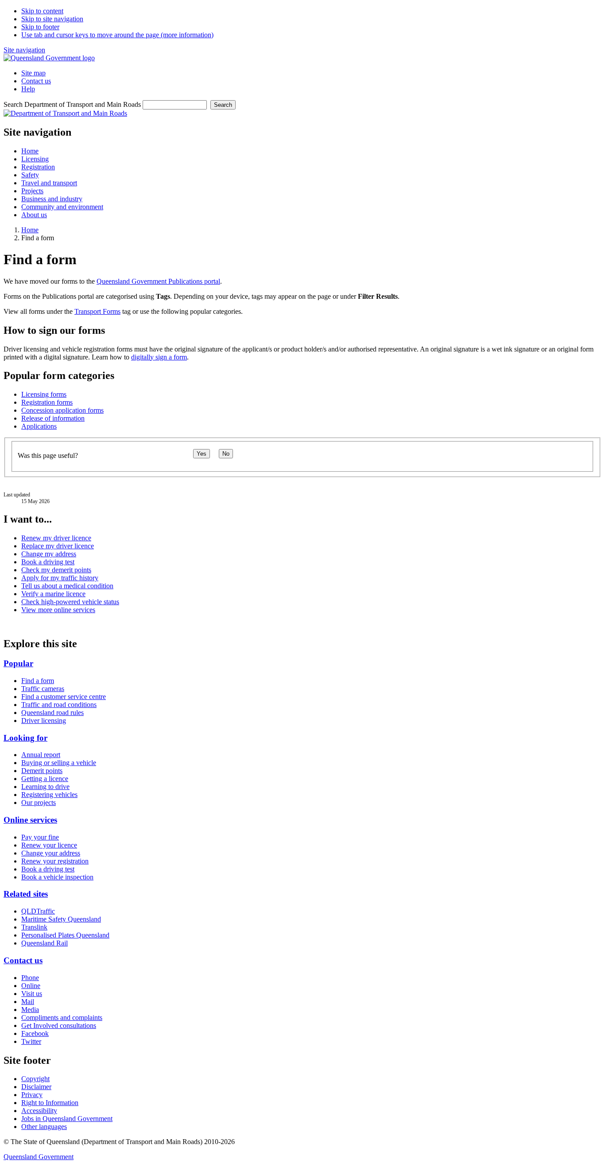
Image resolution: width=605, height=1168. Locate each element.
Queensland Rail (44, 943)
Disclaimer (36, 1086)
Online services (30, 819)
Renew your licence (49, 845)
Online (30, 985)
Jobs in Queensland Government (66, 1118)
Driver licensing (43, 720)
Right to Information (49, 1102)
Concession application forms (62, 410)
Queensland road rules (52, 712)
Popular (18, 663)
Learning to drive (45, 786)
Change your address (50, 853)
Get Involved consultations (58, 1025)
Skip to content (42, 11)
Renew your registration (55, 861)
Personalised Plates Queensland (65, 935)
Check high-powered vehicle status (70, 601)
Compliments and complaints (61, 1017)
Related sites (26, 893)
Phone (30, 977)
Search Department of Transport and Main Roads (72, 104)
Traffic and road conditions (59, 704)
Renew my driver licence (56, 538)
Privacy (32, 1094)
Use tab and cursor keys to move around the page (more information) (117, 35)
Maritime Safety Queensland (61, 919)
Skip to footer (40, 27)
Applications (39, 426)
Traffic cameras (42, 688)
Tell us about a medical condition (67, 586)
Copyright (35, 1078)
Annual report (40, 754)
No (225, 453)
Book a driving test (47, 562)
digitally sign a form (159, 357)
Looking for (25, 737)
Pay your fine (40, 837)
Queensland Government (39, 1156)
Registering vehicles (49, 794)
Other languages (44, 1126)
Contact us (36, 81)
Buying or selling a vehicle (58, 762)
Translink (34, 927)
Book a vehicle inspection (57, 877)
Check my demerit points (56, 570)
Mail (27, 1001)
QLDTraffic (38, 911)
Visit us (31, 993)
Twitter (31, 1041)
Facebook (35, 1033)
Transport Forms (97, 311)
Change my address (48, 554)
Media (30, 1009)
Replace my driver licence (57, 546)
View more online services (58, 609)
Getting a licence (44, 778)
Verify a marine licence (53, 594)
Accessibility (39, 1110)
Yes (201, 453)
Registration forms (47, 402)
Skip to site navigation (52, 19)
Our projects (38, 802)
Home (30, 230)
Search (223, 105)
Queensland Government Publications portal (158, 281)
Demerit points (41, 770)
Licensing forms (43, 394)
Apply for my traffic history (59, 578)
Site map (33, 73)
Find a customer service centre (63, 696)
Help (28, 89)
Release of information (53, 418)
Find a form (37, 680)
